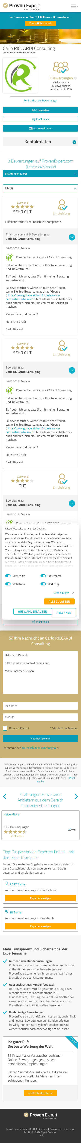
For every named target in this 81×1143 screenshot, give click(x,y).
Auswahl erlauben (32, 611)
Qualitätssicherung (38, 1129)
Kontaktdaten (37, 141)
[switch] (43, 575)
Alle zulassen (59, 601)
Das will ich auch (40, 23)
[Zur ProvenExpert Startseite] (21, 7)
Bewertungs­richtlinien (16, 1129)
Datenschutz (56, 1129)
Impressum (69, 1129)
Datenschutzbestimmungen (39, 748)
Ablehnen (64, 612)
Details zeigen (61, 592)
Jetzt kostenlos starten (40, 1093)
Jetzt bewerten (40, 110)
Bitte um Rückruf (19, 728)
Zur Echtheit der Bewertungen (40, 100)
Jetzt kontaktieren (42, 128)
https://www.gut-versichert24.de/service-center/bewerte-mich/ (33, 297)
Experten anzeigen (40, 898)
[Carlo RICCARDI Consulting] (20, 75)
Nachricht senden (40, 738)
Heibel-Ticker (12, 814)
